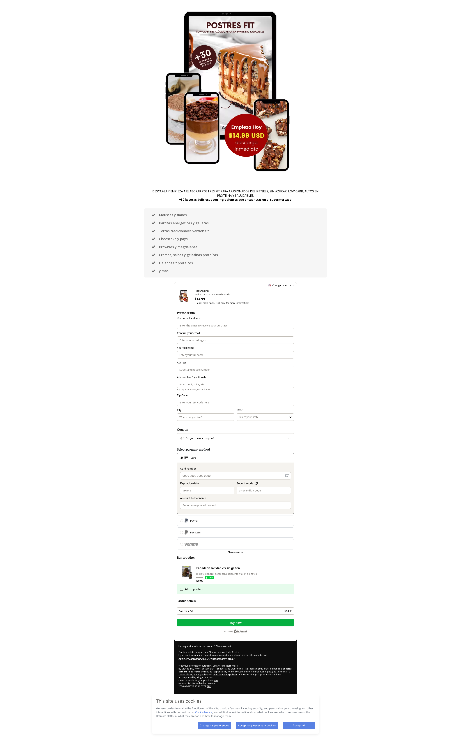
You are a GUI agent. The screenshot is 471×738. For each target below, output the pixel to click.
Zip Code (182, 395)
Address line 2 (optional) (191, 377)
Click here (220, 303)
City (179, 410)
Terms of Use (185, 674)
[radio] (181, 457)
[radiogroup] (235, 501)
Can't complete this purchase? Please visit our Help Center (208, 652)
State (240, 410)
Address (182, 362)
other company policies (225, 674)
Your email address (188, 318)
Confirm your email (188, 333)
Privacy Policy (201, 674)
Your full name (185, 347)
